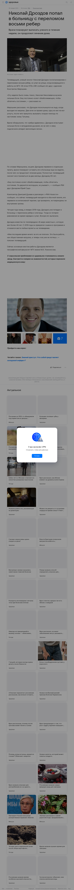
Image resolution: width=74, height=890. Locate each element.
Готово (37, 456)
